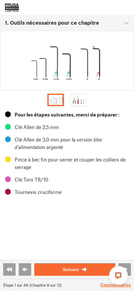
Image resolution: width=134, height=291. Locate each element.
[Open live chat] (118, 275)
